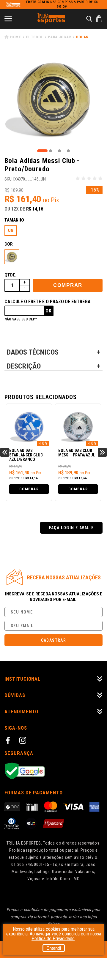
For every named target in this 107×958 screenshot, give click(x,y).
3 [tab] (59, 150)
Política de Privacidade (53, 938)
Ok (48, 311)
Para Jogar (59, 37)
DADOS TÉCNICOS (33, 352)
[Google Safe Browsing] (53, 771)
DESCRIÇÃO (24, 366)
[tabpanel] (53, 99)
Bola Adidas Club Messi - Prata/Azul (53, 452)
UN (10, 230)
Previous (4, 452)
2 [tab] (50, 150)
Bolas (82, 37)
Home (15, 37)
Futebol (34, 37)
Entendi (53, 948)
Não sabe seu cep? (20, 319)
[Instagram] (23, 741)
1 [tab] (42, 150)
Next (102, 452)
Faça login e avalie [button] (71, 527)
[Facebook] (8, 741)
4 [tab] (68, 150)
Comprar (67, 285)
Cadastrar (53, 640)
